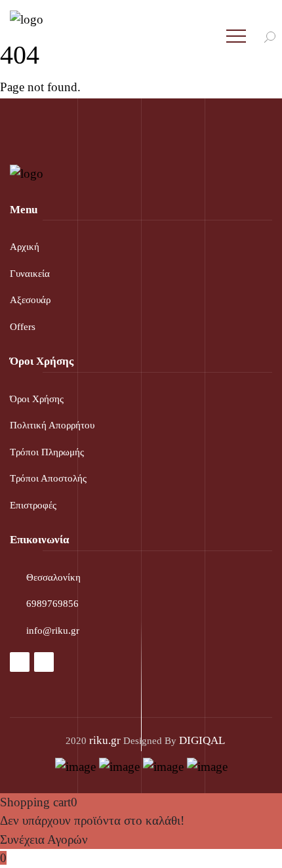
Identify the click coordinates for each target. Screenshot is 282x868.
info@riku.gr (52, 630)
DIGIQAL (202, 740)
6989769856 (52, 603)
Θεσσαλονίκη (53, 577)
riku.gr (105, 740)
